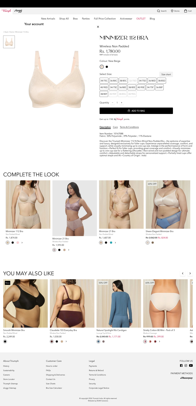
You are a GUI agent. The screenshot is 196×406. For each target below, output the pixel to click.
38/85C (123, 80)
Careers (6, 375)
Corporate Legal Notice (99, 388)
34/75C (104, 80)
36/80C (113, 80)
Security (92, 383)
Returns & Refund (96, 370)
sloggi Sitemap (9, 388)
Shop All (64, 18)
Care (115, 127)
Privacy (92, 379)
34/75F (150, 87)
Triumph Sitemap (10, 383)
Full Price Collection (105, 18)
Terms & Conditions (129, 127)
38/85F (103, 94)
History (6, 366)
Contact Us (50, 379)
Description (105, 127)
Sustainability (8, 370)
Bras (75, 18)
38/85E (131, 87)
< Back (5, 32)
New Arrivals (48, 18)
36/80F (159, 87)
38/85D (161, 80)
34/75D (142, 80)
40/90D (104, 87)
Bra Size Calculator (54, 388)
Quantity (104, 102)
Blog (152, 18)
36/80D (152, 80)
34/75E (113, 87)
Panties (86, 18)
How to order (51, 366)
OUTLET (140, 18)
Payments (93, 366)
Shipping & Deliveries (55, 375)
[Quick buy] (46, 229)
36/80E (122, 87)
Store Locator (9, 379)
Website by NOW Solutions (98, 401)
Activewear (126, 18)
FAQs (48, 370)
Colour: (110, 61)
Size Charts (50, 383)
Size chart (166, 74)
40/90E (141, 87)
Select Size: (106, 74)
